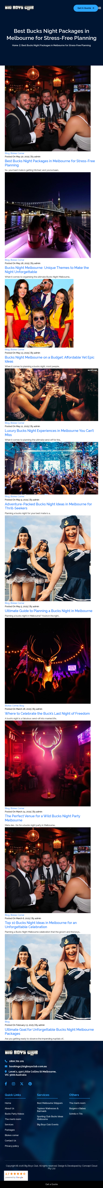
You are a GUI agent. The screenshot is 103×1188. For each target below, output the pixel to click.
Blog (7, 153)
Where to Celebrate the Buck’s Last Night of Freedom (47, 713)
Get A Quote (85, 8)
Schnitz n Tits (76, 1114)
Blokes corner (12, 1135)
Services (9, 1124)
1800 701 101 (16, 1061)
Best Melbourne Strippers (50, 1103)
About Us (9, 1108)
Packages (10, 1130)
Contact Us (10, 1140)
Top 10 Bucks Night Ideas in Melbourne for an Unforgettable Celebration (41, 925)
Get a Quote (51, 1184)
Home (15, 45)
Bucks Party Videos (14, 1114)
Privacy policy (12, 1146)
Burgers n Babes (77, 1108)
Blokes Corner (17, 153)
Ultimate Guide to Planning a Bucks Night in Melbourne (48, 611)
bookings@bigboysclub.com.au (28, 1066)
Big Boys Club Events (47, 1124)
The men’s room (13, 1119)
